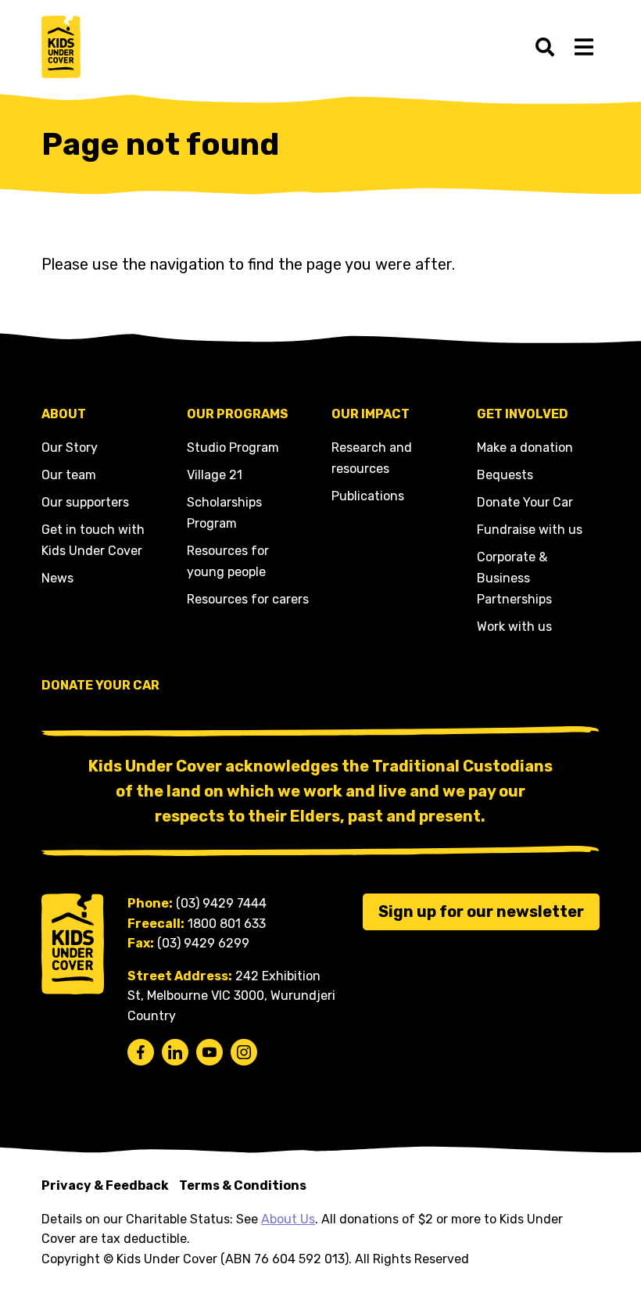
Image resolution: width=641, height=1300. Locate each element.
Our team (68, 474)
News (57, 578)
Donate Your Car (525, 502)
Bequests (505, 474)
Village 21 (214, 474)
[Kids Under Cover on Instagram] (244, 1052)
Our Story (69, 447)
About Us (288, 1219)
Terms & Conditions (242, 1185)
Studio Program (233, 447)
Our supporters (85, 502)
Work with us (514, 626)
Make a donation (525, 447)
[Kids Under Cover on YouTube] (209, 1052)
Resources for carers (248, 599)
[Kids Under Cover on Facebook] (140, 1052)
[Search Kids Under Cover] (544, 47)
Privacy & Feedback (105, 1185)
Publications (367, 496)
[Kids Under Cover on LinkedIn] (175, 1052)
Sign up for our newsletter (481, 911)
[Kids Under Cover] (61, 47)
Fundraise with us (529, 529)
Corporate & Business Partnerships (514, 578)
